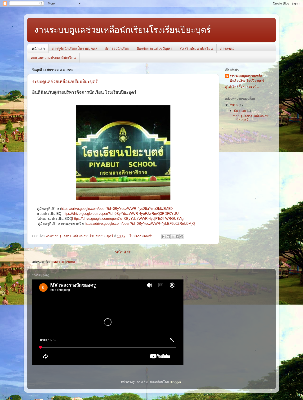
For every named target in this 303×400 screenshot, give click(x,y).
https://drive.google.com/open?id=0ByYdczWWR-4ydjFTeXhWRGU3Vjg (127, 218)
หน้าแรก (38, 48)
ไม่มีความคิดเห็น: (142, 236)
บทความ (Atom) (63, 262)
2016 (234, 105)
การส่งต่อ (227, 48)
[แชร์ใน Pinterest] (181, 236)
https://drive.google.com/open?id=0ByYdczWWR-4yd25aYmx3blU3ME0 (117, 209)
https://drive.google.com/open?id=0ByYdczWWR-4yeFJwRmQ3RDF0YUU (120, 214)
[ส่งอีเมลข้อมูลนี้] (163, 236)
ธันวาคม (240, 110)
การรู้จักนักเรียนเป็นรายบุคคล (74, 48)
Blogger (175, 382)
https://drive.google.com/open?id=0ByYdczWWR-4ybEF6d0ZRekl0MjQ (140, 223)
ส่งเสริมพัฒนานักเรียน (196, 48)
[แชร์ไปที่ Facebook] (177, 236)
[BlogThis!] (168, 236)
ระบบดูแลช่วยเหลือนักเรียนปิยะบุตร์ (65, 81)
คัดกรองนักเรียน (117, 48)
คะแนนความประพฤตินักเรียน (53, 58)
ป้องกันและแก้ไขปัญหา (154, 48)
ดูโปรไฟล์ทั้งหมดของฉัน (241, 86)
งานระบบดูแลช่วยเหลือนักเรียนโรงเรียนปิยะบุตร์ (247, 78)
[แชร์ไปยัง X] (172, 236)
